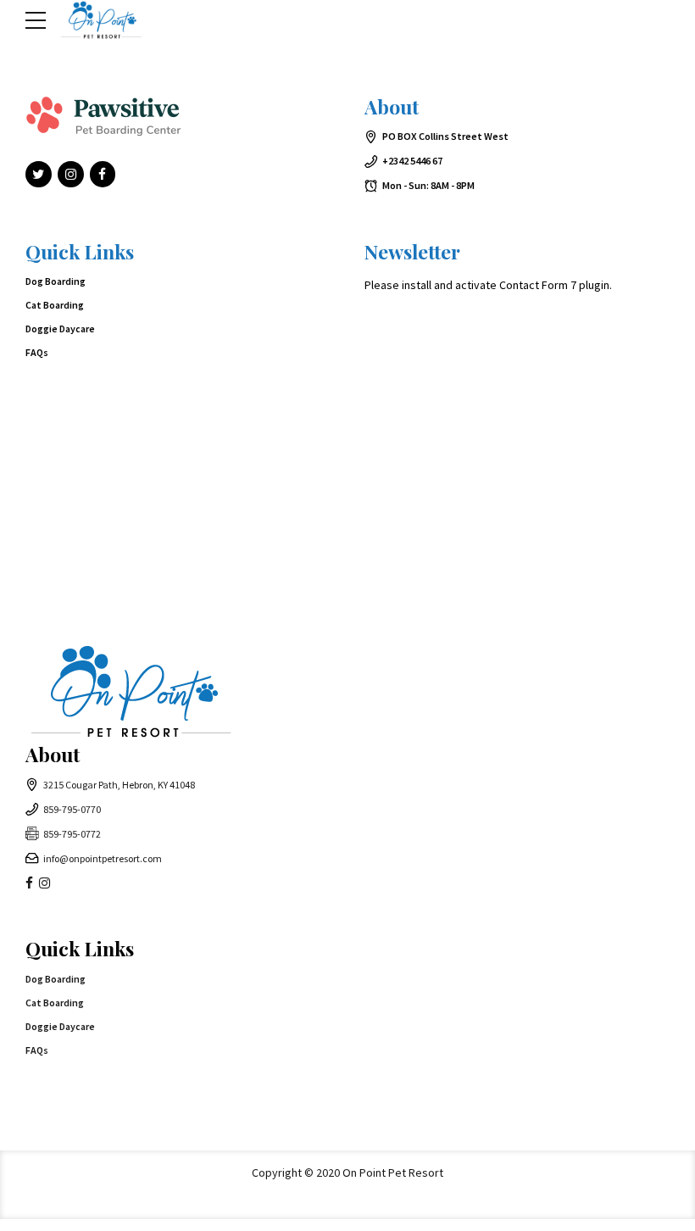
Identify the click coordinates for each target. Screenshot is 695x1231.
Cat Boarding (54, 304)
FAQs (36, 352)
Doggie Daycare (60, 328)
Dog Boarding (55, 281)
